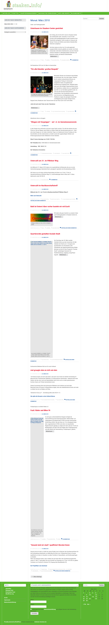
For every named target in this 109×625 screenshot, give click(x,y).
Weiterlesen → (54, 56)
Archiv (6, 597)
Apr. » (88, 604)
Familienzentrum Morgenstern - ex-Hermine (60, 569)
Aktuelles (6, 13)
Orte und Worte (63, 13)
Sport (58, 539)
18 (93, 596)
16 (86, 596)
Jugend (48, 111)
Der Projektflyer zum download (38, 565)
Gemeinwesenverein (47, 153)
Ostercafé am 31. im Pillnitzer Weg (44, 161)
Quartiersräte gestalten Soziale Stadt (45, 234)
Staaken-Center (65, 60)
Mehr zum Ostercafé (35, 195)
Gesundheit (57, 153)
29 (83, 600)
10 (90, 595)
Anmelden (8, 588)
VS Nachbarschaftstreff (69, 199)
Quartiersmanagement (28, 13)
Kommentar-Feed (10, 592)
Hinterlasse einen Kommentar (69, 227)
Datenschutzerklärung (50, 609)
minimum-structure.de (40, 622)
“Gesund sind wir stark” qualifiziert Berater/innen (50, 545)
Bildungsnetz (76, 13)
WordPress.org (10, 594)
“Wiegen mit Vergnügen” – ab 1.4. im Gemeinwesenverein (53, 122)
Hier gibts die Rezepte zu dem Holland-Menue (42, 396)
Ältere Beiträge (38, 576)
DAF (43, 60)
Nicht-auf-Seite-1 (55, 199)
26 (96, 598)
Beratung (44, 569)
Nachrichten (55, 60)
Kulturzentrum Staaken (58, 111)
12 (96, 595)
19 (96, 596)
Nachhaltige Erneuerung (47, 13)
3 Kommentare (66, 539)
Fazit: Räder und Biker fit (40, 410)
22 (83, 598)
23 (86, 598)
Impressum (7, 600)
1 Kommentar (75, 60)
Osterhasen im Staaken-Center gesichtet (46, 28)
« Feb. (84, 604)
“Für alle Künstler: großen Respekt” (44, 69)
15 (83, 596)
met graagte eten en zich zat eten (43, 370)
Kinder (48, 60)
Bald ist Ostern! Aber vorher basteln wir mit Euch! (50, 206)
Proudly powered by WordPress (12, 622)
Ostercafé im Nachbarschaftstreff (44, 186)
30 (86, 600)
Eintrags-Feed (9, 590)
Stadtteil (15, 13)
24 (90, 598)
